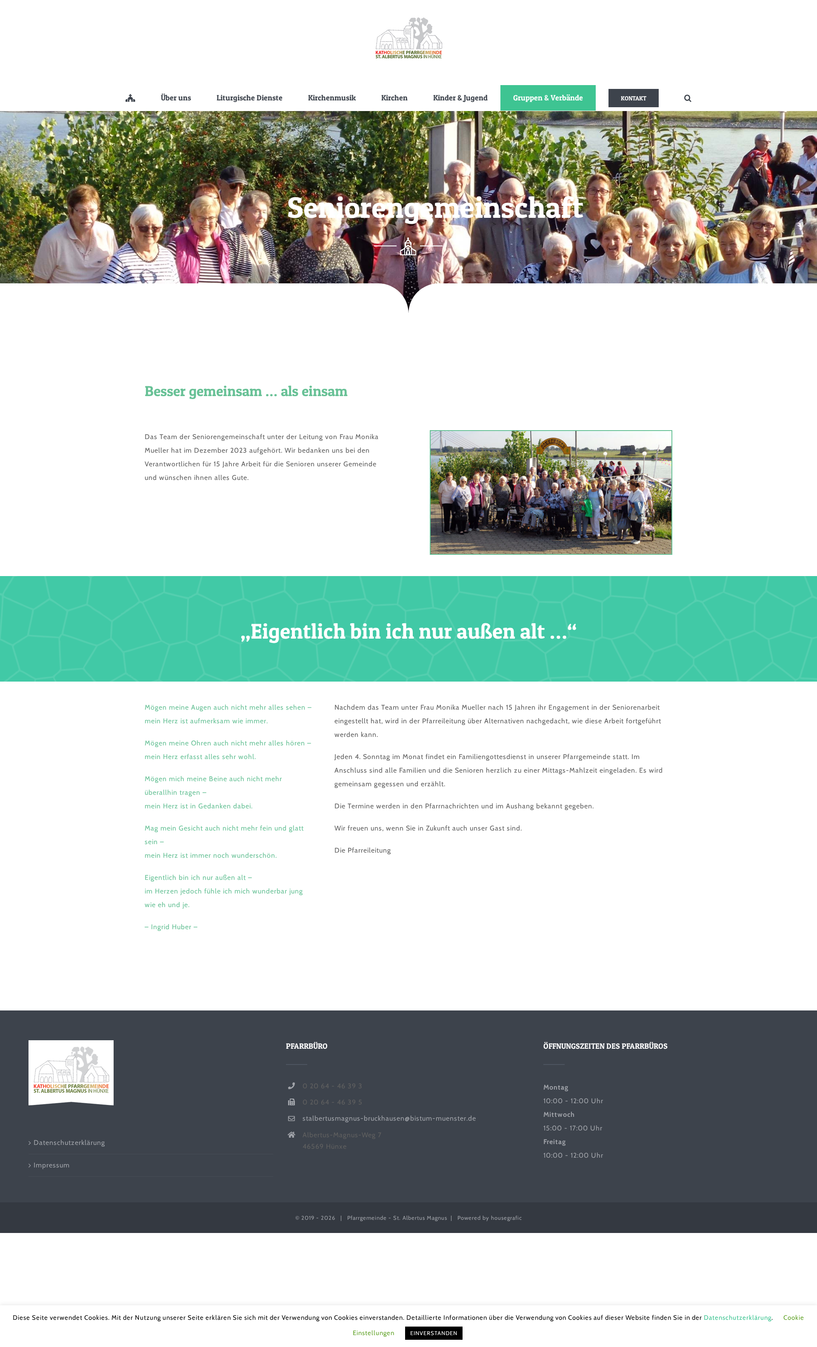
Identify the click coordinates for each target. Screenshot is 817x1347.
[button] (687, 98)
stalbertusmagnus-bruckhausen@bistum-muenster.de (389, 1118)
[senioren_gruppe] (551, 434)
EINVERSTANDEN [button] (433, 1333)
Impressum (52, 1165)
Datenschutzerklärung (69, 1143)
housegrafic (506, 1217)
